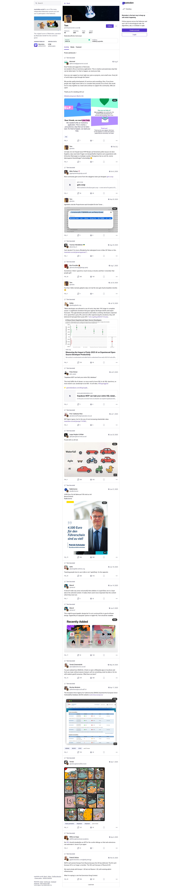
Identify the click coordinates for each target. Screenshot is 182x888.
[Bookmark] (104, 140)
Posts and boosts (69, 53)
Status (49, 876)
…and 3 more (86, 748)
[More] (117, 140)
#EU (68, 842)
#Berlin (78, 96)
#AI (82, 96)
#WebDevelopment (70, 96)
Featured (78, 47)
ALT (115, 475)
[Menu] (116, 26)
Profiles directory (56, 876)
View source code (45, 883)
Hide (114, 100)
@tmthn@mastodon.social (71, 28)
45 (65, 33)
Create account (134, 30)
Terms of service (47, 878)
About (45, 876)
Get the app (47, 882)
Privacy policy (38, 878)
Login (134, 34)
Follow (110, 26)
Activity (66, 47)
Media (72, 47)
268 (74, 33)
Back (68, 3)
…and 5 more (94, 823)
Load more (91, 884)
